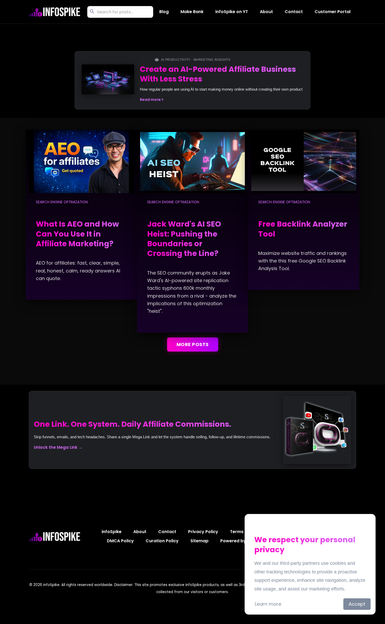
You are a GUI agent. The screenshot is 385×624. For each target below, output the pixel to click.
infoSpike (112, 532)
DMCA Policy (120, 541)
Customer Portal (332, 12)
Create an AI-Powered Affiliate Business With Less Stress (218, 74)
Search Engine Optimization (62, 202)
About (266, 12)
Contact (294, 12)
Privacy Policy (203, 532)
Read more (151, 99)
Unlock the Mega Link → (58, 447)
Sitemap (199, 541)
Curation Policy (162, 541)
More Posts (193, 344)
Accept (357, 604)
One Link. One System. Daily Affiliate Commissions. (132, 424)
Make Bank (192, 12)
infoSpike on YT (231, 12)
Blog (164, 12)
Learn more (268, 604)
